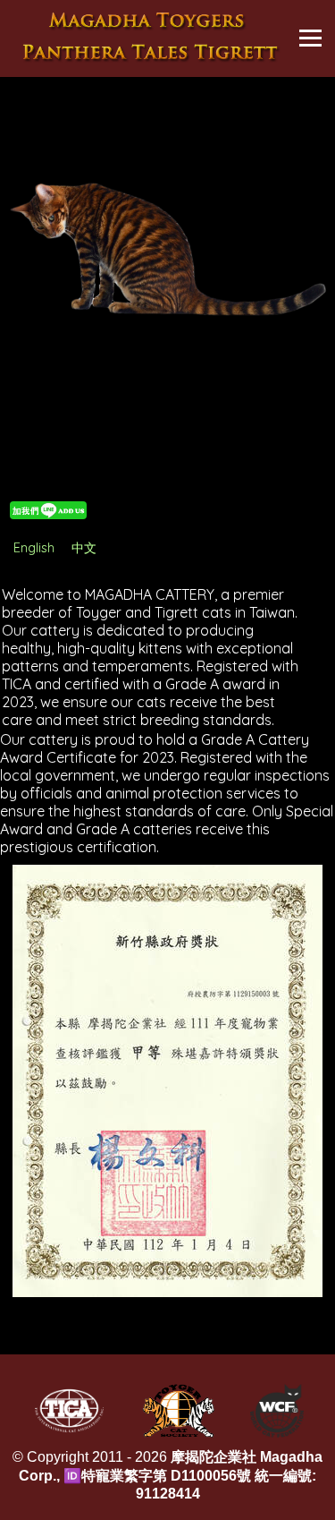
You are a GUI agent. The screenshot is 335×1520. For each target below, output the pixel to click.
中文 (83, 548)
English (33, 548)
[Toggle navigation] (310, 38)
